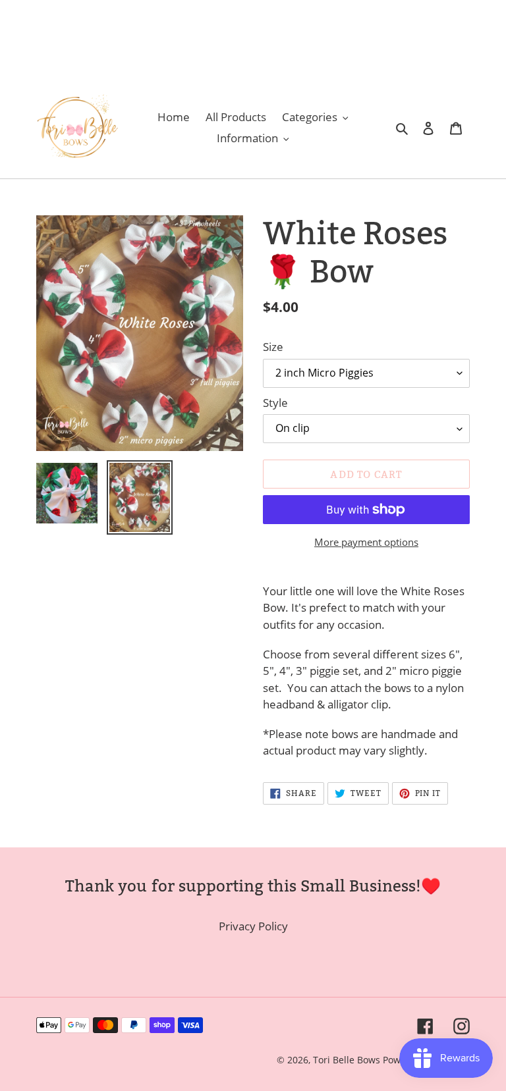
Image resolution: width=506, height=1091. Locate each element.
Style (275, 402)
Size (273, 346)
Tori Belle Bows (348, 1059)
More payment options (366, 541)
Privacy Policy (253, 926)
